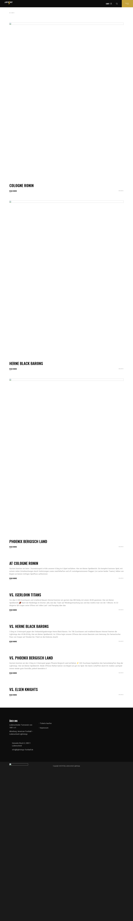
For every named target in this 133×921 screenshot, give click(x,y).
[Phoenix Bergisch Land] (66, 457)
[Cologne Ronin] (66, 101)
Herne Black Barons (26, 363)
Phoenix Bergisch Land (28, 541)
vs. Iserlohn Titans (25, 594)
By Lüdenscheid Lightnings (72, 766)
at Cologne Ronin (23, 563)
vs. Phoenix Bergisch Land (31, 657)
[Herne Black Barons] (66, 279)
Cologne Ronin (21, 185)
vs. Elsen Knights (23, 689)
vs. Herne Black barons (29, 626)
